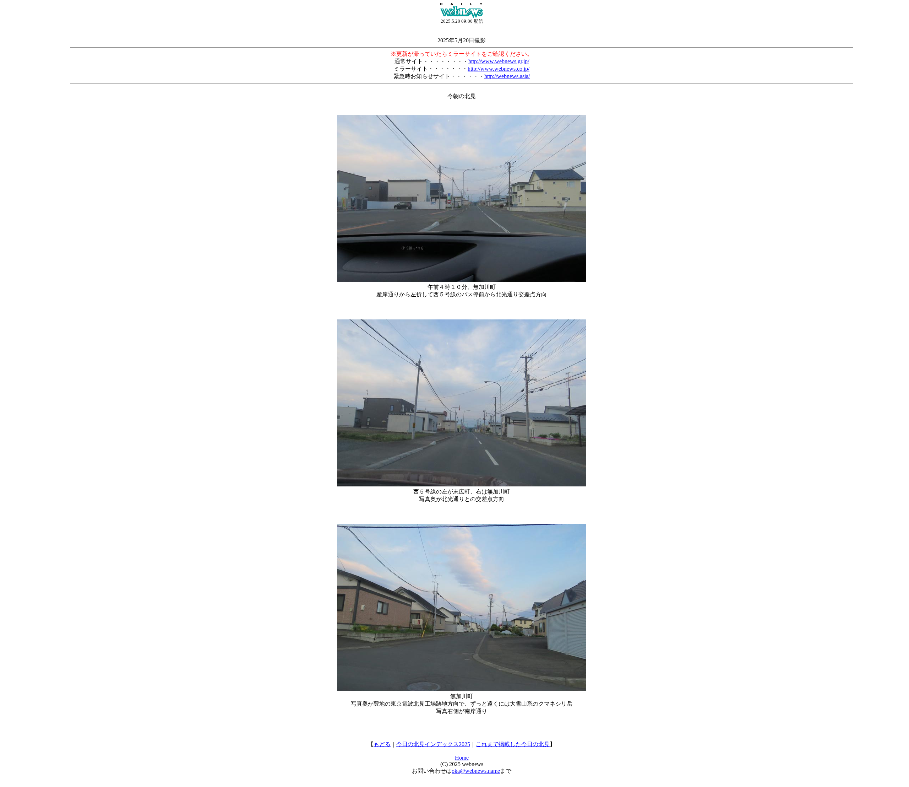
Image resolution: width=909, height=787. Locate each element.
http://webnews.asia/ (507, 76)
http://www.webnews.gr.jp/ (498, 61)
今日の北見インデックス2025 (433, 744)
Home (462, 758)
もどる (382, 744)
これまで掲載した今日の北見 (513, 744)
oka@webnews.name (476, 771)
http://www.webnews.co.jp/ (498, 69)
